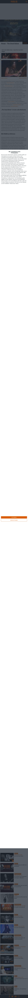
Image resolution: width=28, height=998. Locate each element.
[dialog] (14, 499)
